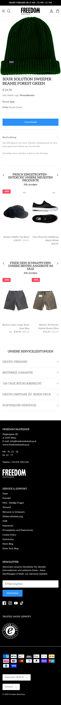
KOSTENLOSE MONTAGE (19, 405)
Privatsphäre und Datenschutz (18, 530)
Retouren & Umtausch (14, 512)
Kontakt (7, 498)
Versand (7, 507)
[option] (30, 46)
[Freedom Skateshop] (30, 11)
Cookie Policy (9, 535)
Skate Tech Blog (10, 548)
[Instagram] (10, 603)
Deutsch (9, 686)
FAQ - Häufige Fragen (13, 503)
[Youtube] (16, 603)
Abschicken (12, 593)
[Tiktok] (21, 603)
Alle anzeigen (30, 184)
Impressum (8, 525)
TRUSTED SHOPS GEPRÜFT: (17, 616)
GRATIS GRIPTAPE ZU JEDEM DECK (27, 394)
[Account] (50, 11)
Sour (12, 101)
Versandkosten (27, 95)
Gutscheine (8, 539)
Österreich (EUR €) (14, 677)
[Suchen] (10, 11)
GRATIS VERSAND (15, 361)
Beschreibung (9, 137)
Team (5, 493)
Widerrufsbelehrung (13, 516)
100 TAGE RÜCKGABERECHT (22, 383)
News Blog (8, 544)
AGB (5, 521)
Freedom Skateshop (17, 694)
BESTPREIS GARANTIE (18, 372)
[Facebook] (4, 603)
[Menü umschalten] (3, 11)
